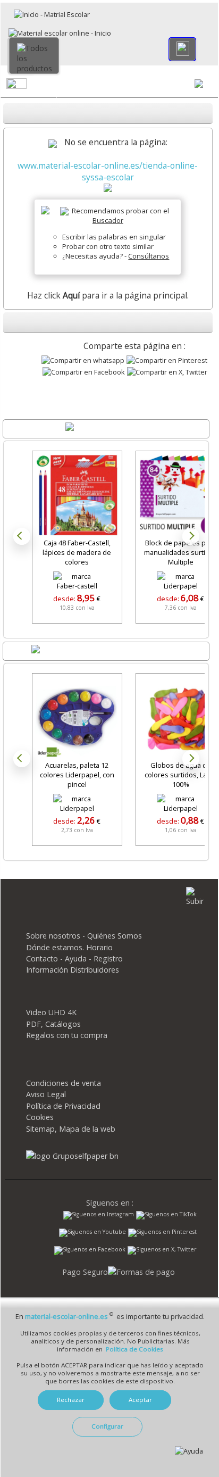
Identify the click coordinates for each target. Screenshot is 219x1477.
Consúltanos (148, 256)
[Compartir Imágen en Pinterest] (167, 360)
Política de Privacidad (63, 1106)
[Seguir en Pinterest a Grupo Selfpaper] (162, 1233)
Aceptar (140, 1400)
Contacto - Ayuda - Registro (74, 958)
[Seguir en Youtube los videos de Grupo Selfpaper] (92, 1233)
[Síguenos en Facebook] (89, 1251)
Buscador (107, 220)
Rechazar (71, 1400)
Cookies (40, 1117)
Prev (21, 536)
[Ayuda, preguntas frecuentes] (189, 1451)
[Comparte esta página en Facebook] (84, 372)
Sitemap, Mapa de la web (70, 1129)
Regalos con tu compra (66, 1035)
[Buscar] (182, 49)
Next (190, 536)
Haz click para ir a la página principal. (108, 295)
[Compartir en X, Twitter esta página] (167, 372)
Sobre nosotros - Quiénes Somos (84, 936)
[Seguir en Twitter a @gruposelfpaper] (162, 1250)
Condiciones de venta (63, 1083)
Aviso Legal (46, 1094)
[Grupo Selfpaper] (72, 1156)
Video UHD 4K (51, 1012)
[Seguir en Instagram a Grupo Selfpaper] (98, 1215)
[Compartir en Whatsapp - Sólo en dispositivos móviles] (82, 360)
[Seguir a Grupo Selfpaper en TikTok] (166, 1215)
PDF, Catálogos (53, 1024)
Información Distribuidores (72, 970)
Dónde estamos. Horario (69, 947)
